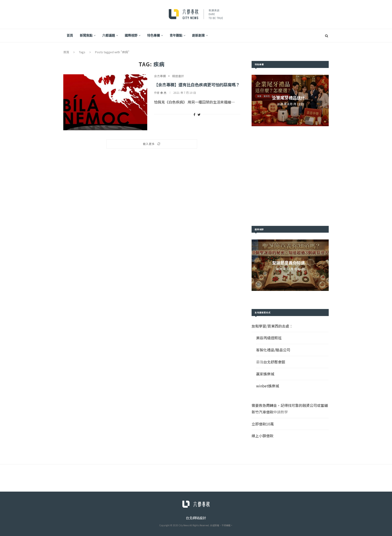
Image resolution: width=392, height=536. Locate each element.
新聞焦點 (86, 35)
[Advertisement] (290, 176)
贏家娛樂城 (265, 374)
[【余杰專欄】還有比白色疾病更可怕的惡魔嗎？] (105, 102)
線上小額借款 (262, 435)
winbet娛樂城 (267, 386)
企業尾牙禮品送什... (290, 98)
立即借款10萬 (263, 424)
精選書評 (178, 76)
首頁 (70, 35)
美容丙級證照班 (269, 337)
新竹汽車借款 (262, 412)
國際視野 (131, 35)
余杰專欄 (160, 76)
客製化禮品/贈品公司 (273, 350)
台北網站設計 (196, 517)
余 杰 (163, 92)
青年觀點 (176, 35)
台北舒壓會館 (274, 362)
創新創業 (198, 35)
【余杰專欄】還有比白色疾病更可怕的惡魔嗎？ (197, 84)
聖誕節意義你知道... (290, 263)
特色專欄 (153, 35)
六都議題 (108, 35)
